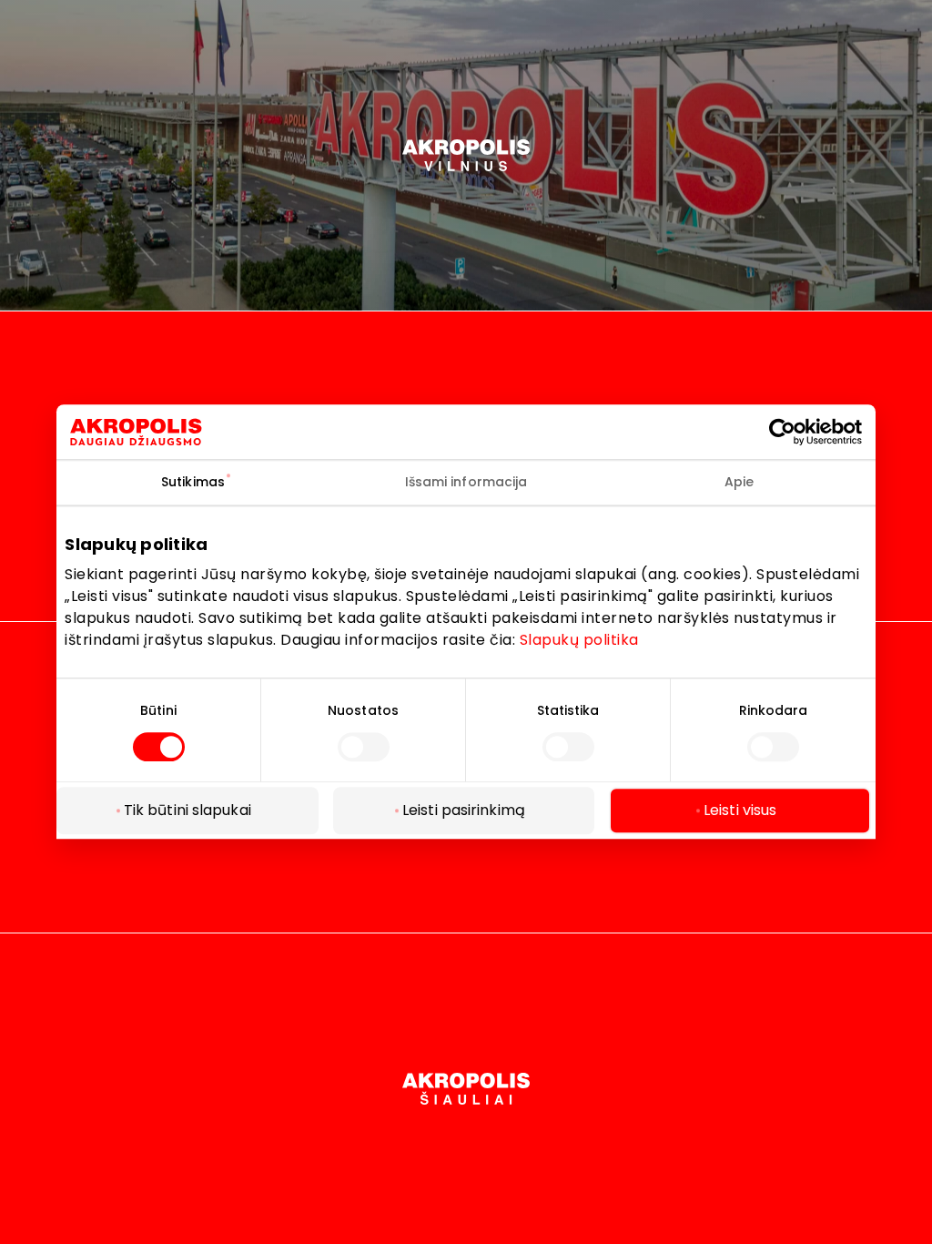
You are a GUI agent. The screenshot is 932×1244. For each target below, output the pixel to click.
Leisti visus (740, 810)
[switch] (364, 746)
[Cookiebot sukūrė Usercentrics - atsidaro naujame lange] (795, 431)
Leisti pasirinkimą (463, 810)
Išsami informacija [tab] (466, 482)
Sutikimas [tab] (193, 482)
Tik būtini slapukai (187, 810)
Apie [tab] (739, 482)
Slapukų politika (579, 639)
